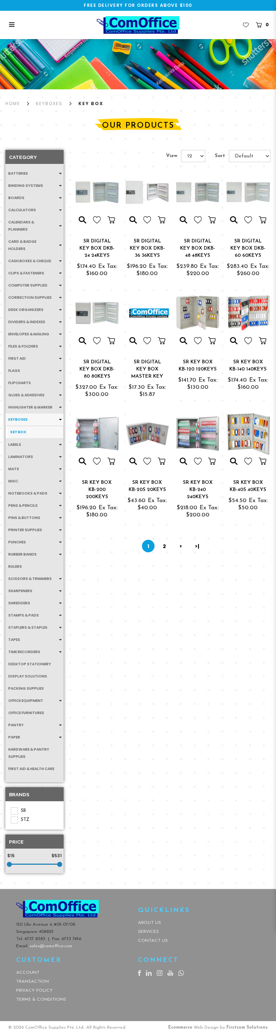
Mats (13, 469)
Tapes (14, 639)
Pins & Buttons (24, 517)
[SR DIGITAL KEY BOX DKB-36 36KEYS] (147, 192)
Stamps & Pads (23, 615)
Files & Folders (23, 346)
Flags (14, 370)
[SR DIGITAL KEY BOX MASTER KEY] (147, 312)
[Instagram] (159, 972)
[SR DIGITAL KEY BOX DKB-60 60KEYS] (248, 192)
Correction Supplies (30, 297)
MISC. (13, 481)
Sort (220, 156)
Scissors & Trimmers (30, 578)
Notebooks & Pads (27, 493)
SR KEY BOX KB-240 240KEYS (198, 489)
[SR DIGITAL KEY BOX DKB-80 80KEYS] (97, 312)
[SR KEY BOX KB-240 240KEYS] (197, 433)
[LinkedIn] (149, 972)
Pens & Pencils (23, 505)
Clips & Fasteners (26, 273)
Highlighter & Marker (30, 407)
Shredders (19, 603)
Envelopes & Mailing (28, 334)
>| (197, 546)
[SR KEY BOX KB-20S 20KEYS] (147, 433)
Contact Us (153, 941)
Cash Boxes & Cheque (29, 261)
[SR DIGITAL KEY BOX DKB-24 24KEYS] (97, 192)
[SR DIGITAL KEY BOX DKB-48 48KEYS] (197, 192)
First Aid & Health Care (31, 768)
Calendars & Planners (21, 225)
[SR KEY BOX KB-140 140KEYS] (248, 312)
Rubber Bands (22, 554)
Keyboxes (49, 103)
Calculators (22, 210)
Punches (17, 542)
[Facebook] (139, 972)
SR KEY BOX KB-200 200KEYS (97, 489)
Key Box (91, 103)
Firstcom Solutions (247, 1027)
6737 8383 (34, 939)
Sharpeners (20, 591)
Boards (16, 197)
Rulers (15, 566)
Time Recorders (24, 652)
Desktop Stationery (29, 664)
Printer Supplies (25, 530)
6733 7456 (71, 939)
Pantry (16, 725)
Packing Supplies (26, 688)
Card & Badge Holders (22, 245)
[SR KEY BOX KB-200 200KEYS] (97, 433)
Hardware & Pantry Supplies (28, 753)
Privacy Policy (34, 990)
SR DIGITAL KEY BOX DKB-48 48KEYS (197, 248)
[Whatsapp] (181, 972)
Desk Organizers (25, 309)
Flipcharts (19, 383)
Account (28, 973)
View (171, 156)
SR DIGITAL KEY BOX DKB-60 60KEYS (248, 248)
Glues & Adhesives (26, 395)
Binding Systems (25, 185)
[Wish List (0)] (246, 25)
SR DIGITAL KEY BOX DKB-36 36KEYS (147, 248)
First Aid (17, 358)
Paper (14, 737)
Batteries (18, 173)
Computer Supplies (27, 285)
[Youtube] (170, 972)
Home (12, 103)
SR (23, 811)
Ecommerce (180, 1027)
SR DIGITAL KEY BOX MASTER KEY (147, 369)
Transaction (32, 981)
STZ (25, 820)
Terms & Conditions (41, 999)
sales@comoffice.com (50, 946)
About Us (149, 923)
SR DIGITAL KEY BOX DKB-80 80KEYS (97, 369)
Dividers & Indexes (26, 322)
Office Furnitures (26, 713)
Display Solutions (27, 676)
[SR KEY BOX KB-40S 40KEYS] (248, 433)
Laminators (20, 456)
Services (148, 932)
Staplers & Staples (27, 627)
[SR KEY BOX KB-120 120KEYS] (197, 312)
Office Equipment (25, 700)
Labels (14, 444)
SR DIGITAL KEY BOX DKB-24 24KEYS (97, 248)
